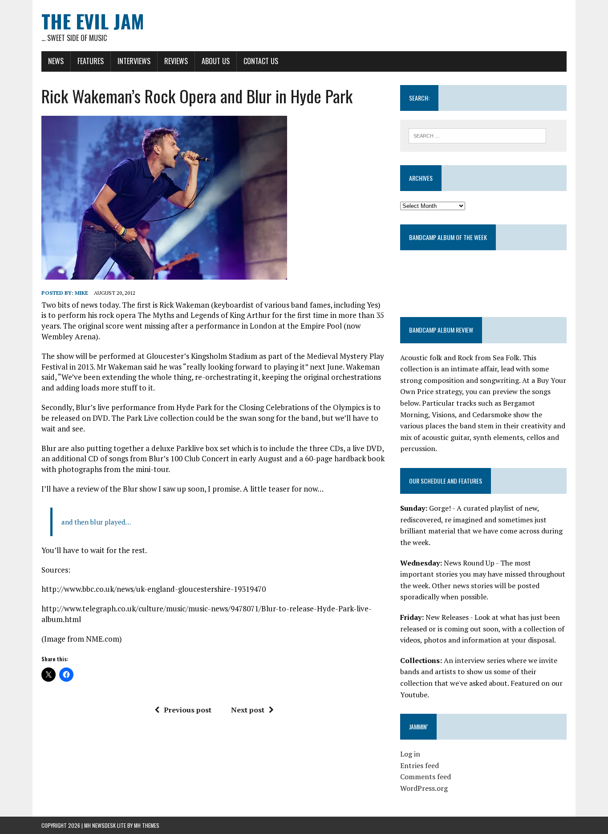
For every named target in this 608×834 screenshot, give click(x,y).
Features (90, 61)
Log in (410, 754)
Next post (247, 710)
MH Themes (146, 825)
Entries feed (419, 765)
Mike (81, 292)
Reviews (176, 61)
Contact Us (260, 61)
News (56, 61)
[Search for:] (477, 135)
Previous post (187, 710)
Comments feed (425, 776)
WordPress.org (424, 788)
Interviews (134, 61)
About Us (216, 61)
